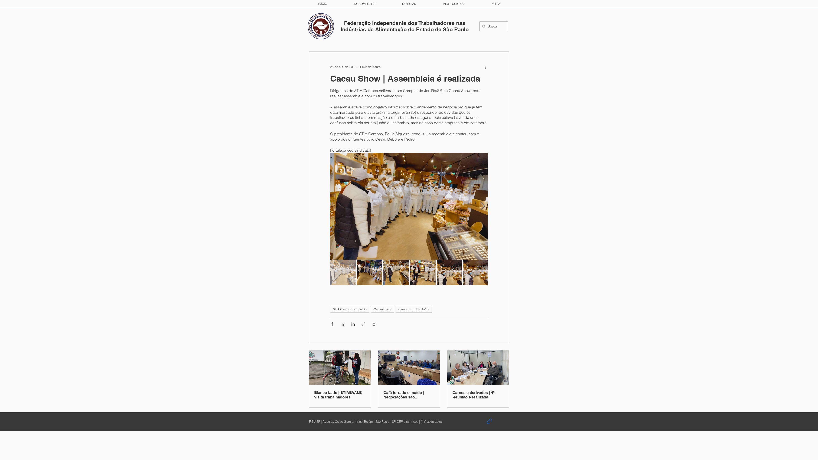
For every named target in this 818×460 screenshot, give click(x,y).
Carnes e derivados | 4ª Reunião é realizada (473, 394)
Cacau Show (382, 309)
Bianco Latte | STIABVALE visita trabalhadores (338, 394)
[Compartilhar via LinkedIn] (353, 324)
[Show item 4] (423, 272)
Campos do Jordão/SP (413, 309)
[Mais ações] (485, 66)
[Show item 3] (396, 272)
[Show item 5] (449, 272)
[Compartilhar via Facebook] (332, 324)
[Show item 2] (369, 272)
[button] (365, 4)
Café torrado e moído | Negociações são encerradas (403, 394)
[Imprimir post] (374, 324)
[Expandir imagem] (409, 206)
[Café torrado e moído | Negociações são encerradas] (409, 368)
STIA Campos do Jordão (350, 309)
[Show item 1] (343, 272)
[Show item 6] (476, 272)
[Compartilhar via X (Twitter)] (343, 324)
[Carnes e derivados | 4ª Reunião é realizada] (478, 368)
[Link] (489, 421)
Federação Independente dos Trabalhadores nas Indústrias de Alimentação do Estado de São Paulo (405, 26)
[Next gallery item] (482, 206)
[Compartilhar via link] (363, 324)
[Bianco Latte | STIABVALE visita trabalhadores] (340, 368)
